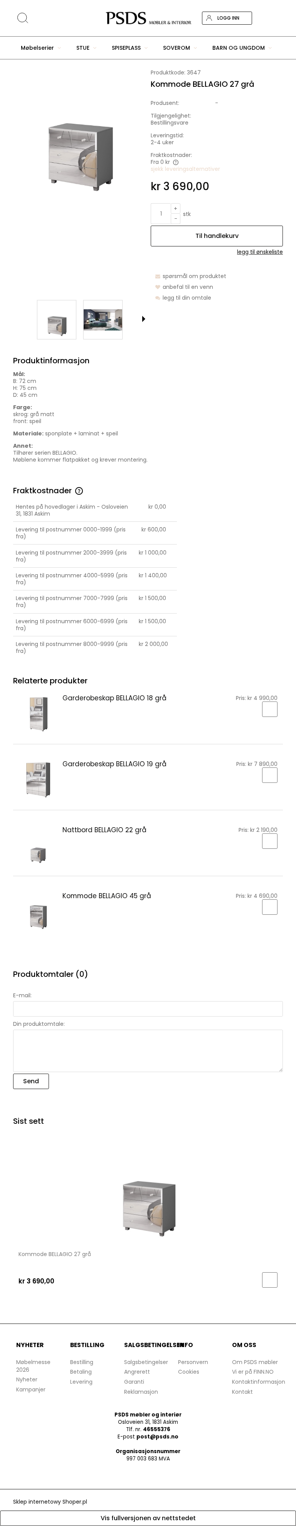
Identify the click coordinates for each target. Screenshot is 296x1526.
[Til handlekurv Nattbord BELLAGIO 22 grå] (270, 841)
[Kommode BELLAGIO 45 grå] (37, 911)
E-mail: (22, 995)
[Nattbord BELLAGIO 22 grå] (37, 845)
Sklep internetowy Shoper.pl (50, 1502)
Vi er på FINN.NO (253, 1372)
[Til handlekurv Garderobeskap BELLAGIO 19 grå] (270, 775)
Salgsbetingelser (146, 1362)
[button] (143, 319)
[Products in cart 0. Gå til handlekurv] (276, 18)
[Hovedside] (148, 18)
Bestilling (81, 1362)
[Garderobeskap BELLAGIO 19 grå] (37, 779)
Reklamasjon (141, 1392)
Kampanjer (30, 1389)
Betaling (81, 1372)
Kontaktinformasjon (258, 1382)
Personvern (193, 1362)
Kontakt (242, 1392)
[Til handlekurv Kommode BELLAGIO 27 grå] (270, 1280)
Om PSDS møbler (255, 1362)
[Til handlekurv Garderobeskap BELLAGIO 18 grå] (270, 709)
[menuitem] (41, 48)
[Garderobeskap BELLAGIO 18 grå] (37, 714)
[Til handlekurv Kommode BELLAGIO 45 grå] (270, 907)
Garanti (134, 1382)
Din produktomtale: (39, 1024)
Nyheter (26, 1379)
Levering (81, 1382)
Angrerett (137, 1372)
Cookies (188, 1372)
